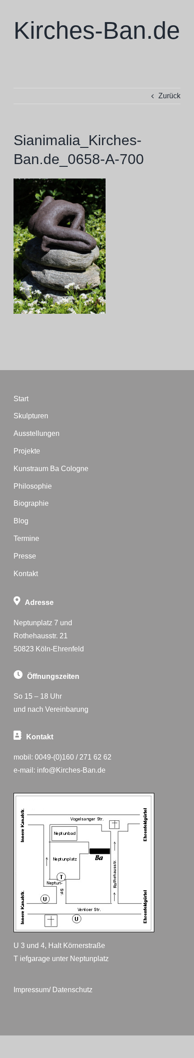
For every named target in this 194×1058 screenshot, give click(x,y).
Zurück (169, 96)
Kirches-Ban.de (97, 30)
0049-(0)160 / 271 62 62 (73, 757)
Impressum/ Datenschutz (53, 990)
